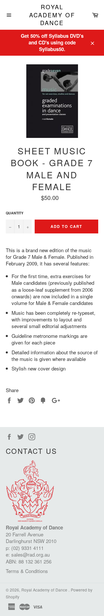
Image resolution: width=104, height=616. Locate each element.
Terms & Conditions (27, 570)
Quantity (14, 213)
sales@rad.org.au (30, 554)
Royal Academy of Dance (52, 15)
